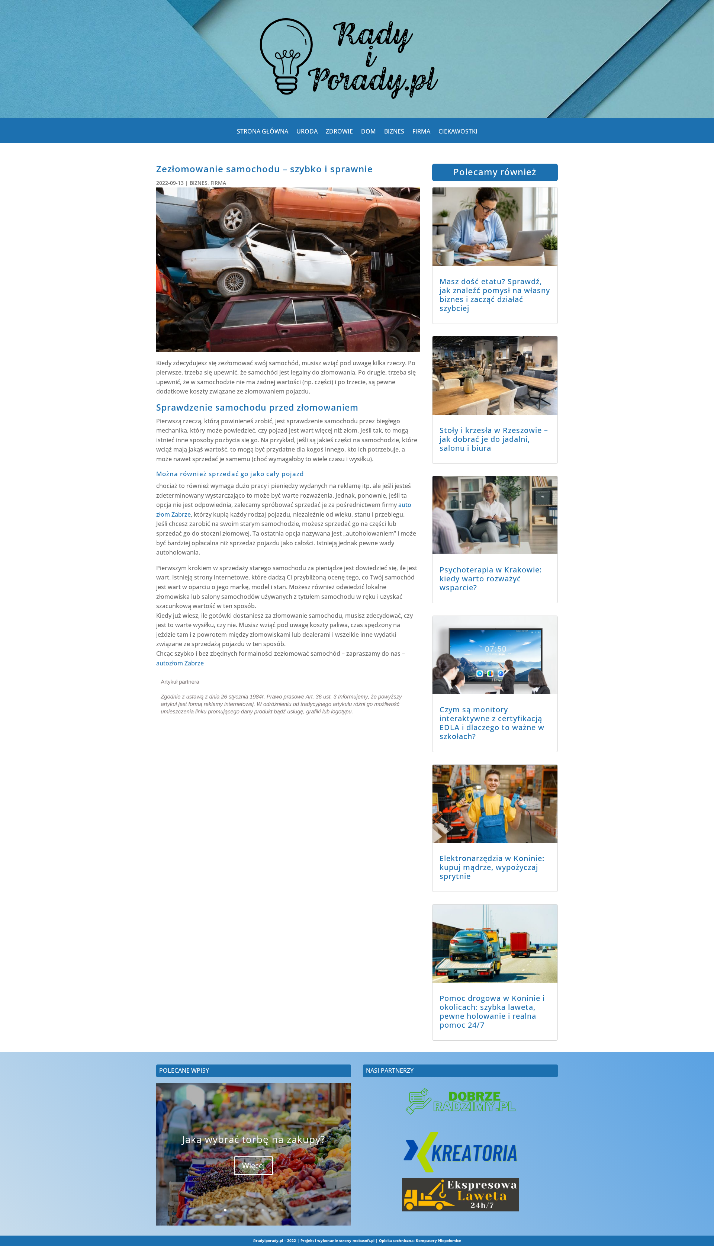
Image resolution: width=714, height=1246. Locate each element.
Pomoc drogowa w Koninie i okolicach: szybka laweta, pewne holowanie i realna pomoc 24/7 (492, 1011)
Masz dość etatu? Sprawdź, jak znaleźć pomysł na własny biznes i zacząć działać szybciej (495, 294)
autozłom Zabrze (180, 663)
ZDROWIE (339, 133)
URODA (307, 133)
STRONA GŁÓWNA (262, 133)
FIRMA (421, 133)
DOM (368, 133)
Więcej (253, 1165)
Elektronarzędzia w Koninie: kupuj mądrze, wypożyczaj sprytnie (492, 867)
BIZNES (394, 133)
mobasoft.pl (363, 1240)
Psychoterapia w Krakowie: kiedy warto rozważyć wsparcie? (491, 579)
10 (282, 1210)
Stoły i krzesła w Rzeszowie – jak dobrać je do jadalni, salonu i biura (494, 439)
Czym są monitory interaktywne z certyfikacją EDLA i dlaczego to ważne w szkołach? (492, 722)
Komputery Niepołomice (438, 1240)
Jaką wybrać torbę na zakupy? (253, 1139)
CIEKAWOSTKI (457, 133)
